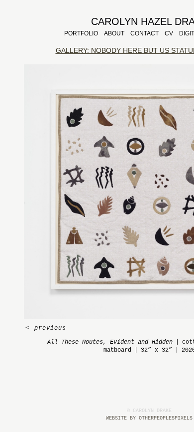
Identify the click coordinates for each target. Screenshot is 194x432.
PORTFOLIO (81, 33)
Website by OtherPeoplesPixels (149, 418)
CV (169, 33)
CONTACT (144, 33)
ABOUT (114, 33)
